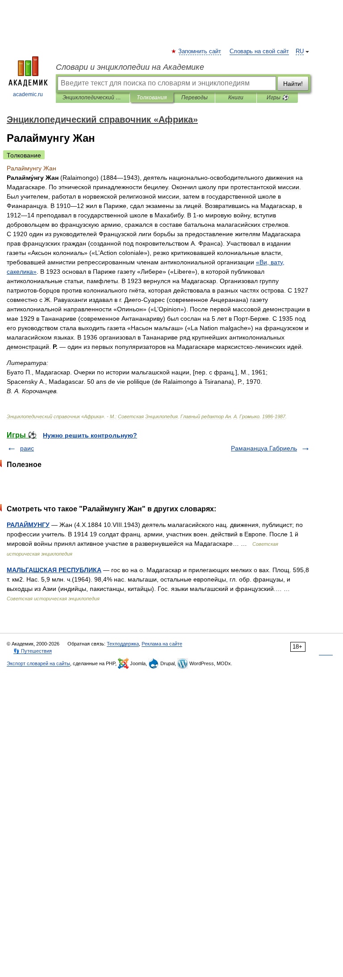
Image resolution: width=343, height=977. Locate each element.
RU (300, 51)
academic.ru (28, 94)
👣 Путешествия (32, 651)
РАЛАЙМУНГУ (28, 524)
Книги (235, 97)
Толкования (152, 97)
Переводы (194, 97)
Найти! (293, 83)
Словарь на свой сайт (259, 51)
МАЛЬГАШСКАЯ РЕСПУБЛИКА (54, 569)
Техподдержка (123, 643)
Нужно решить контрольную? (90, 435)
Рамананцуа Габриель (264, 448)
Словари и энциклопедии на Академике (130, 67)
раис (27, 448)
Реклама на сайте (162, 643)
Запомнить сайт (200, 51)
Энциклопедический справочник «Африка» (93, 97)
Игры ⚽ (278, 97)
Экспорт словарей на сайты (38, 663)
